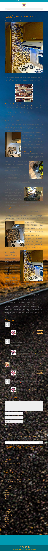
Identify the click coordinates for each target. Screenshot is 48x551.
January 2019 (7, 509)
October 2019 (7, 502)
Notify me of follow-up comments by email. (15, 424)
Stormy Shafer (9, 20)
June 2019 (7, 507)
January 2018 (7, 530)
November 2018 (8, 513)
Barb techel (14, 362)
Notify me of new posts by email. (13, 427)
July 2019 (7, 505)
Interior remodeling (26, 20)
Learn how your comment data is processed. (30, 436)
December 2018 (8, 511)
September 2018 (8, 515)
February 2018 (8, 528)
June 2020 (7, 494)
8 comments (33, 20)
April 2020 (7, 498)
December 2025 (8, 486)
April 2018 (7, 525)
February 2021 (8, 492)
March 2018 (7, 527)
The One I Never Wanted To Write (18, 477)
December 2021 (8, 490)
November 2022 (8, 488)
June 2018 (7, 521)
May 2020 (7, 496)
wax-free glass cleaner (27, 122)
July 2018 (7, 519)
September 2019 (8, 504)
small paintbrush (25, 287)
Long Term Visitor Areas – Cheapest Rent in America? (16, 463)
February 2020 (8, 500)
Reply (40, 323)
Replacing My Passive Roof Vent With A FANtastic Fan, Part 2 (17, 468)
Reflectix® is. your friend (10, 465)
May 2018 (7, 523)
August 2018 (7, 517)
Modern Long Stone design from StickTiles (24, 105)
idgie (20, 20)
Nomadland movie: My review (11, 467)
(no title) (6, 461)
